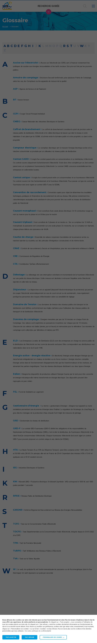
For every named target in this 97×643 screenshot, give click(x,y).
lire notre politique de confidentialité (38, 631)
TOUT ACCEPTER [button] (11, 637)
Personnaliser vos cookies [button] (52, 637)
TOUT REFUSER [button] (29, 637)
